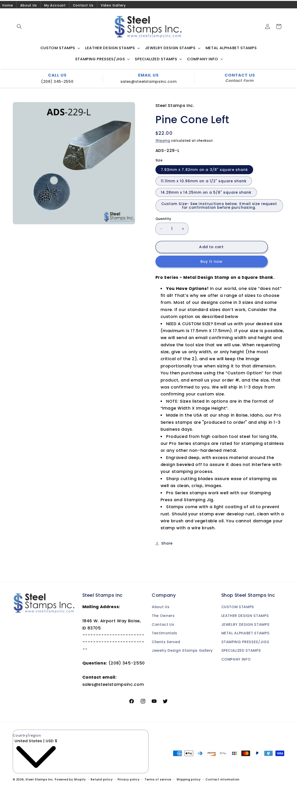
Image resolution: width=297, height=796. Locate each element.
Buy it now (211, 261)
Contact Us (83, 5)
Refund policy (102, 779)
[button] (19, 26)
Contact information (222, 779)
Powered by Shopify (70, 779)
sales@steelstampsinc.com (148, 81)
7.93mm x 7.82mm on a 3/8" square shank (204, 169)
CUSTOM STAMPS (237, 606)
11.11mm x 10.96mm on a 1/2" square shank (204, 181)
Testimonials (164, 633)
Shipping (162, 140)
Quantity (163, 218)
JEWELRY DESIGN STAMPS (245, 624)
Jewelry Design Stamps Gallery (182, 650)
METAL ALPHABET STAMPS (245, 633)
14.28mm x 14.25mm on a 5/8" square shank (206, 192)
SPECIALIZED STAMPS (241, 650)
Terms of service (158, 779)
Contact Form (240, 80)
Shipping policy (189, 779)
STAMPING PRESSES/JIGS (245, 641)
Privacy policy (129, 779)
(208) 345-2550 (57, 81)
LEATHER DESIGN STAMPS (245, 615)
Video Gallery (113, 5)
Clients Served (166, 641)
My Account (55, 5)
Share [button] (167, 543)
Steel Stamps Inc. (40, 779)
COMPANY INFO (236, 659)
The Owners (163, 615)
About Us (28, 5)
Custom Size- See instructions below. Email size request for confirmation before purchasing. (219, 206)
